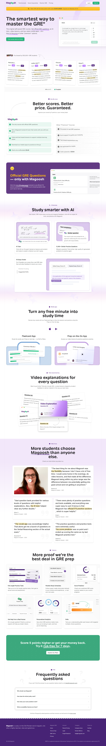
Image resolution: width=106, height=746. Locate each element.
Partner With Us (78, 730)
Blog (88, 730)
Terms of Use (53, 730)
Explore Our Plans (53, 652)
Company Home (79, 728)
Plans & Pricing (66, 728)
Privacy (52, 736)
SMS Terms (53, 733)
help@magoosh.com (71, 683)
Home (51, 728)
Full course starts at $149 (15, 39)
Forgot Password (66, 733)
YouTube (89, 728)
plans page (73, 713)
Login (64, 730)
